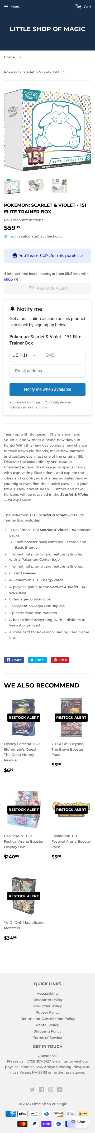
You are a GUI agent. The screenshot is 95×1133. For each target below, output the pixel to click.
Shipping (12, 236)
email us (60, 1061)
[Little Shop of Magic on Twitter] (32, 1090)
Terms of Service (47, 1037)
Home (9, 57)
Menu (16, 6)
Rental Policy (47, 1025)
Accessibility (48, 993)
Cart (87, 6)
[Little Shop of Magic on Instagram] (50, 1090)
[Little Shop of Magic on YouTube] (60, 1090)
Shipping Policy (47, 1031)
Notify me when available (47, 389)
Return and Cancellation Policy (48, 1018)
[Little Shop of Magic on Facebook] (41, 1090)
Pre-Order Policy (47, 1006)
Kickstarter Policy (47, 1000)
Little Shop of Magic (48, 29)
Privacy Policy (47, 1012)
